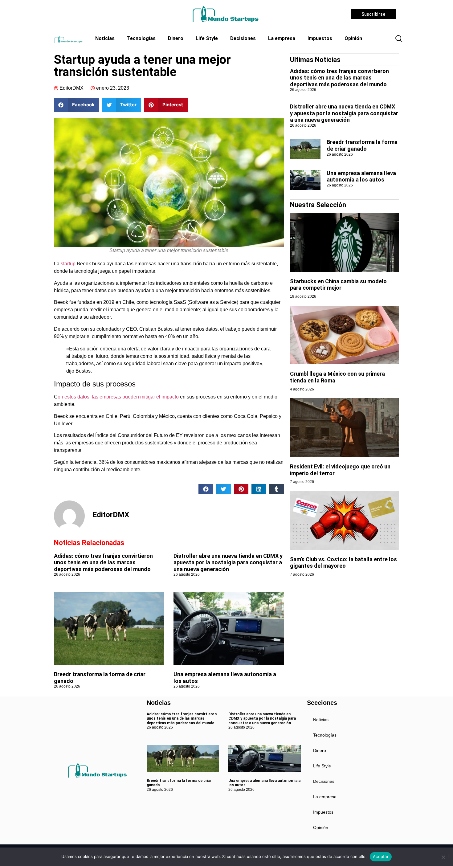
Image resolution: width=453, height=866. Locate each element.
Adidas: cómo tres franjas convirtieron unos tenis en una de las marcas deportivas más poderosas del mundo (103, 562)
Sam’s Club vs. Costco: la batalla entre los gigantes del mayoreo (343, 562)
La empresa (281, 38)
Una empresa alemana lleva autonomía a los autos (361, 176)
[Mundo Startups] (225, 14)
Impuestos (320, 38)
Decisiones (243, 38)
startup (68, 263)
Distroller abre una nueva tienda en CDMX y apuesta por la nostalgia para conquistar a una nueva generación (228, 562)
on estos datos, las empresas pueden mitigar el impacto (118, 396)
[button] (399, 39)
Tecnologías (141, 38)
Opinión (353, 38)
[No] (443, 856)
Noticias (105, 38)
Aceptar (381, 856)
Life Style (207, 38)
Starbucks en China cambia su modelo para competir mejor (338, 284)
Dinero (175, 38)
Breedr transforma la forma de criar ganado (362, 145)
